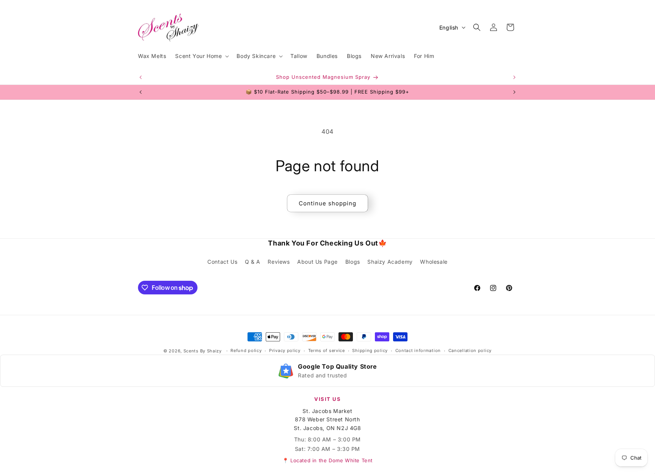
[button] (201, 56)
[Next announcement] (514, 77)
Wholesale (433, 262)
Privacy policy (285, 351)
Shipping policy (370, 351)
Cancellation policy (470, 351)
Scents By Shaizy (202, 351)
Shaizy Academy (389, 262)
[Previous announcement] (140, 77)
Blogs (352, 262)
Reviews (279, 262)
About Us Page (317, 262)
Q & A (252, 262)
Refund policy (246, 351)
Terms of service (326, 351)
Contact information (418, 351)
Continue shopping (327, 203)
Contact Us (222, 262)
